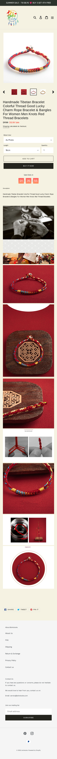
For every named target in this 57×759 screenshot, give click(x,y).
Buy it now (28, 166)
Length (6, 145)
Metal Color (7, 135)
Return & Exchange (12, 653)
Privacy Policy (10, 660)
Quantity (44, 145)
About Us (9, 633)
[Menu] (52, 17)
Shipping (6, 126)
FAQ (6, 640)
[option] (14, 92)
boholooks (24, 750)
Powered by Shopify (34, 750)
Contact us (9, 667)
